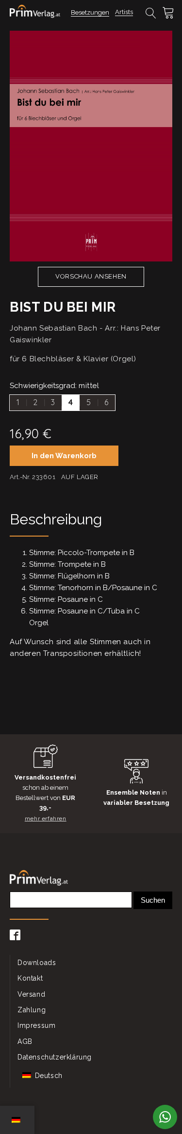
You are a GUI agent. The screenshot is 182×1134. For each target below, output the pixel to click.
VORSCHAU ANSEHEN (91, 276)
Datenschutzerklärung (54, 1057)
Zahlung (31, 1010)
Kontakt (30, 978)
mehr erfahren (45, 818)
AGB (25, 1041)
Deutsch (48, 1075)
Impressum (36, 1025)
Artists (124, 12)
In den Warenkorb (64, 455)
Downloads (36, 963)
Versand (31, 994)
